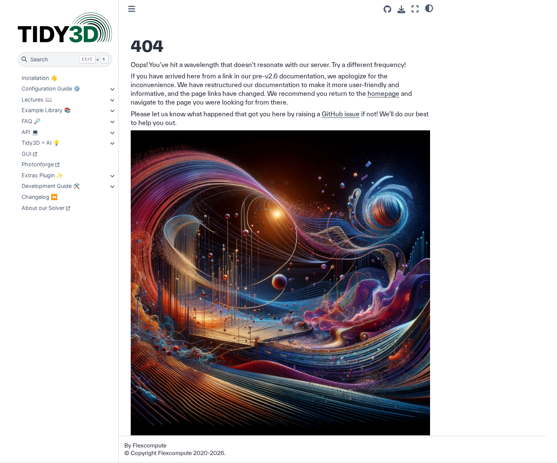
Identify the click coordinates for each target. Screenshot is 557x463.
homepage (383, 93)
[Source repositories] (387, 9)
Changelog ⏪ (40, 197)
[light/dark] (429, 8)
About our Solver (43, 208)
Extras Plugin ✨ (42, 175)
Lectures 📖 (37, 99)
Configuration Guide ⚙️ (51, 88)
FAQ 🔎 (31, 121)
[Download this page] (401, 9)
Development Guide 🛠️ (51, 186)
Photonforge (38, 164)
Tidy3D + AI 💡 (41, 142)
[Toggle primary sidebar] (132, 9)
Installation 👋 (39, 78)
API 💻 (30, 132)
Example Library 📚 (46, 110)
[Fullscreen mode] (415, 9)
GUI (26, 153)
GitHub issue (341, 113)
